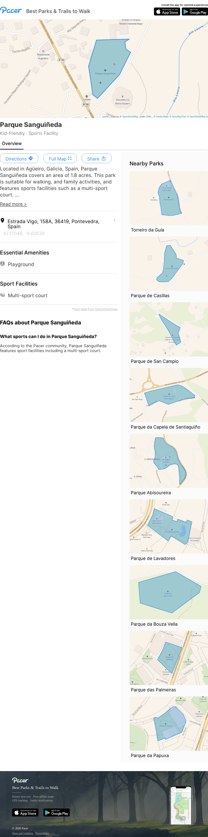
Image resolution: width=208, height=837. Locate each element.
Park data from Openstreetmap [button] (95, 309)
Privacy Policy (42, 833)
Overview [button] (12, 143)
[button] (19, 158)
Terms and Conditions (22, 833)
